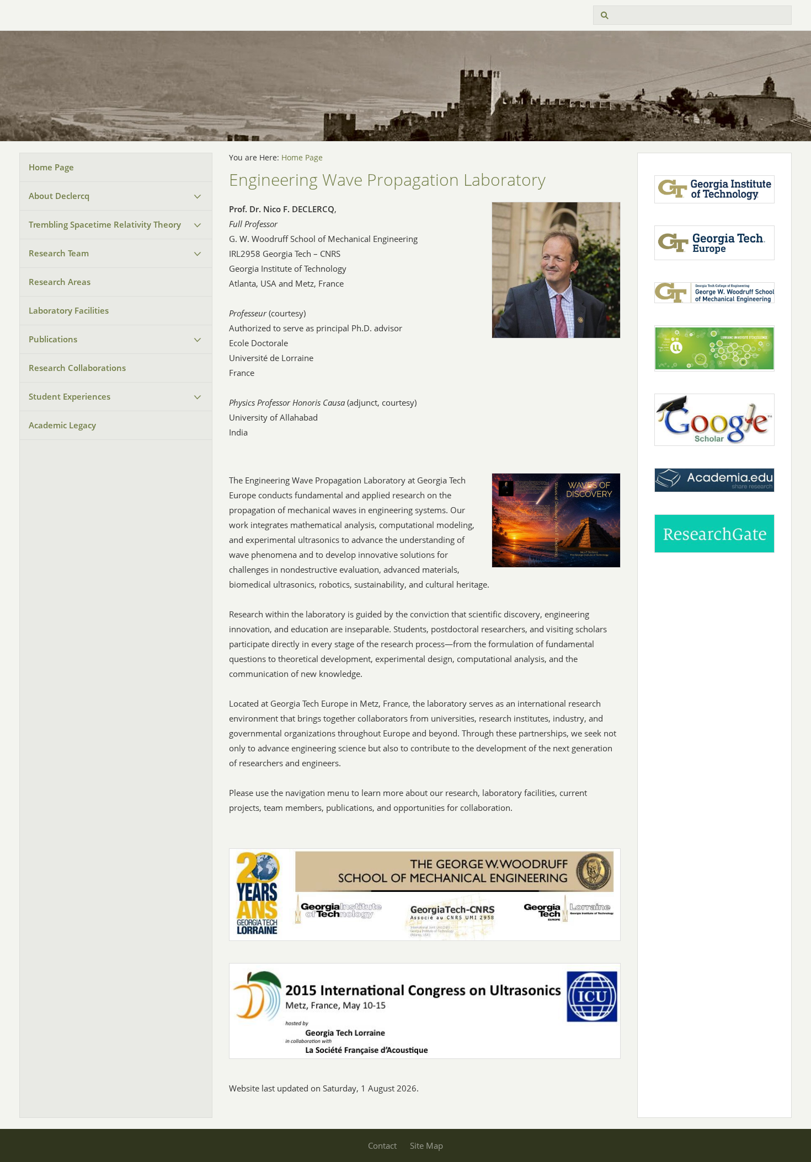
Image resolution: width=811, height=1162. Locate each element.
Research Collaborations (77, 367)
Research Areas (59, 281)
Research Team (59, 253)
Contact (382, 1145)
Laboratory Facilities (69, 310)
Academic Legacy (62, 425)
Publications (53, 339)
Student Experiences (69, 396)
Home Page (51, 167)
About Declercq (59, 195)
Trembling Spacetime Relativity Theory (105, 224)
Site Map (426, 1145)
